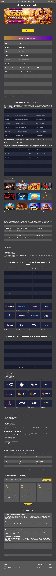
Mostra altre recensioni (28, 504)
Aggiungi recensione (47, 480)
